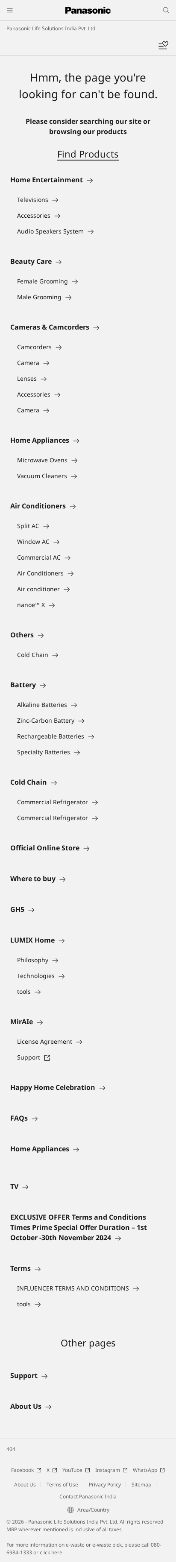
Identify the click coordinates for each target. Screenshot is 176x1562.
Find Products (88, 153)
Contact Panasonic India (88, 1496)
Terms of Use (62, 1484)
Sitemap (141, 1484)
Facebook (22, 1470)
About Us (25, 1484)
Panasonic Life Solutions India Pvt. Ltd (50, 28)
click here (51, 1552)
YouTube (72, 1470)
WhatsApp (145, 1470)
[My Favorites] (163, 45)
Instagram (107, 1470)
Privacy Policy (105, 1484)
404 (10, 1449)
